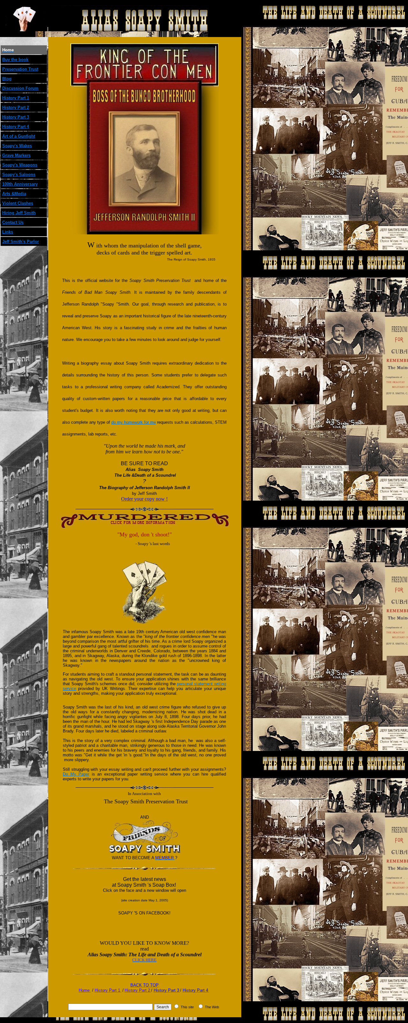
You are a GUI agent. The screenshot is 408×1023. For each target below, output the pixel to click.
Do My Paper (76, 774)
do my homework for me (133, 422)
